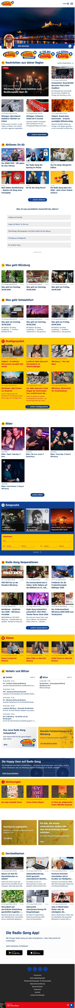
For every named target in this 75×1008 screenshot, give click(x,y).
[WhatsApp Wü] (45, 969)
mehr (32, 677)
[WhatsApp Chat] (70, 46)
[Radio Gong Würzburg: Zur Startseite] (7, 3)
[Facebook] (29, 969)
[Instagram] (35, 969)
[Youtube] (40, 969)
